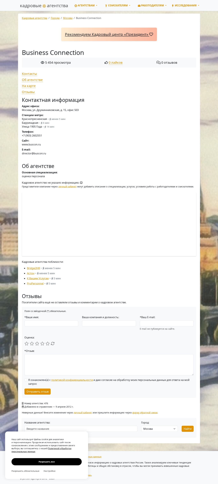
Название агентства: (37, 422)
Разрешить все (47, 461)
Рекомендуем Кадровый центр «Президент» (107, 34)
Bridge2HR (33, 268)
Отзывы (28, 92)
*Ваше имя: (31, 317)
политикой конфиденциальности (72, 380)
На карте (29, 86)
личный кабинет (67, 186)
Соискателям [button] (117, 5)
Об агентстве (32, 80)
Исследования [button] (185, 5)
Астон (30, 273)
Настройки (49, 470)
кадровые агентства (44, 5)
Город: (145, 422)
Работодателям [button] (152, 5)
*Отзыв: (29, 351)
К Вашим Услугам (38, 278)
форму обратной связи (144, 412)
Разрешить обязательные (25, 470)
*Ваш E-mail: (147, 317)
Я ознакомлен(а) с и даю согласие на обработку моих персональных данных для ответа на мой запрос (108, 382)
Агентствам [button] (86, 5)
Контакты (29, 74)
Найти (188, 429)
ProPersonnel (35, 283)
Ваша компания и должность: (100, 317)
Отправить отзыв (37, 391)
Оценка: (29, 337)
